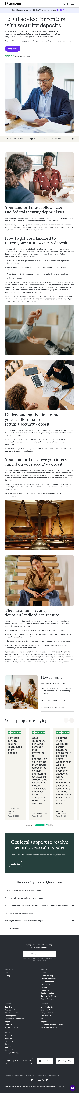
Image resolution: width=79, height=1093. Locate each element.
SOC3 (59, 1079)
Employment (10, 1017)
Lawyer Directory (46, 1008)
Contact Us (9, 1045)
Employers (44, 1017)
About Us (8, 1031)
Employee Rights (46, 988)
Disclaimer (52, 1079)
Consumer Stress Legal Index (51, 1020)
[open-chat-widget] (72, 1088)
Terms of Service (42, 1079)
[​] (64, 3)
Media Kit (8, 1042)
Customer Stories (46, 1005)
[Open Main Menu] (72, 3)
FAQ (41, 1014)
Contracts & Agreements (14, 1014)
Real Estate (44, 980)
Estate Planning (46, 971)
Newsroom (9, 1033)
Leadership (9, 1036)
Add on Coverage (46, 994)
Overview (43, 968)
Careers (8, 1039)
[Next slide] (70, 715)
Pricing (7, 971)
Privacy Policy (45, 955)
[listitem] (57, 687)
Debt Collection (11, 1005)
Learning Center (46, 1002)
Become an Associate (48, 1022)
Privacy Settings (30, 1079)
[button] (19, 1056)
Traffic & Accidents (47, 974)
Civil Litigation (10, 1011)
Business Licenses (12, 1008)
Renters (43, 982)
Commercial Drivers (47, 991)
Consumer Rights (46, 977)
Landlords (9, 1020)
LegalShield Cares (12, 1048)
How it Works (45, 1011)
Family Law (44, 985)
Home (7, 968)
